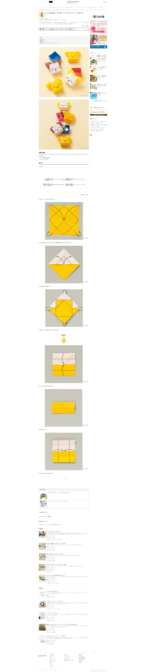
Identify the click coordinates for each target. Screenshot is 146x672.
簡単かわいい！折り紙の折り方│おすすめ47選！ (102, 85)
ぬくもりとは (66, 658)
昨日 (93, 55)
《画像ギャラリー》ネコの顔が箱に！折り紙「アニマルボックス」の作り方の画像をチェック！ (64, 29)
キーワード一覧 (67, 656)
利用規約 (80, 655)
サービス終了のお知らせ (52, 591)
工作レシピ (53, 605)
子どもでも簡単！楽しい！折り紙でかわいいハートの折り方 (102, 67)
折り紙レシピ (99, 61)
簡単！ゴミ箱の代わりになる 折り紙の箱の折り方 (58, 492)
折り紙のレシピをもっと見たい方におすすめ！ (49, 42)
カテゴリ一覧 (52, 666)
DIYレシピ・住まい (53, 660)
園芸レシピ (52, 661)
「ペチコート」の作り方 (52, 613)
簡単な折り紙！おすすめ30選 (102, 93)
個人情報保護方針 (82, 656)
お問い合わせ (81, 660)
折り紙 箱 (53, 546)
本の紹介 (51, 665)
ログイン (105, 1)
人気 (104, 55)
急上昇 (98, 55)
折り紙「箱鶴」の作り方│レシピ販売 (54, 554)
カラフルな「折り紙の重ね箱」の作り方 (55, 575)
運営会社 (80, 661)
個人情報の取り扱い (82, 658)
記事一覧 (65, 655)
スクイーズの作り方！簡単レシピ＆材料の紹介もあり (102, 76)
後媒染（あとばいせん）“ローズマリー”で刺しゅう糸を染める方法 (61, 624)
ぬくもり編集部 (47, 516)
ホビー (51, 663)
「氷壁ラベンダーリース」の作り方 (54, 601)
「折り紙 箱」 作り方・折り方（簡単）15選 (57, 501)
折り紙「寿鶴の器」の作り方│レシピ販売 (55, 543)
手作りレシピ (53, 617)
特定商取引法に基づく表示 (69, 660)
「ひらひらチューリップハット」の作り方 (56, 636)
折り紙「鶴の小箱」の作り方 (53, 531)
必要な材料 (43, 39)
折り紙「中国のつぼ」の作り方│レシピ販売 (56, 564)
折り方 (42, 41)
